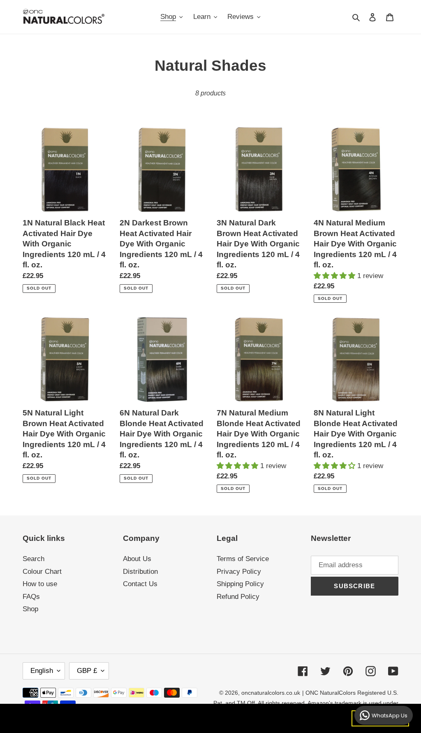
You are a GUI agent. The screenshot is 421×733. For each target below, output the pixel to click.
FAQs (31, 597)
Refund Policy (238, 597)
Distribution (140, 571)
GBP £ (87, 671)
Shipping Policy (240, 584)
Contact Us (140, 584)
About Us (137, 559)
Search (33, 559)
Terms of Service (243, 559)
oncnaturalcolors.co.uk (270, 692)
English (41, 671)
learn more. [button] (151, 717)
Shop (30, 609)
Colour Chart (42, 571)
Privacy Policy (239, 571)
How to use (40, 584)
